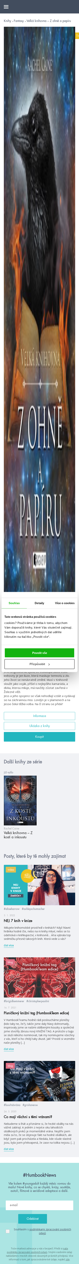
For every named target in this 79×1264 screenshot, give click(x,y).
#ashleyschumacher (33, 909)
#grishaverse (30, 1105)
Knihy (8, 20)
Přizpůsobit (37, 664)
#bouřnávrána (12, 1105)
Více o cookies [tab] (65, 603)
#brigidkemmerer (14, 1001)
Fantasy (19, 20)
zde (68, 1259)
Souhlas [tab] (14, 603)
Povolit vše (39, 652)
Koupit (39, 736)
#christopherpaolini (37, 1001)
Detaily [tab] (39, 603)
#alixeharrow (12, 909)
